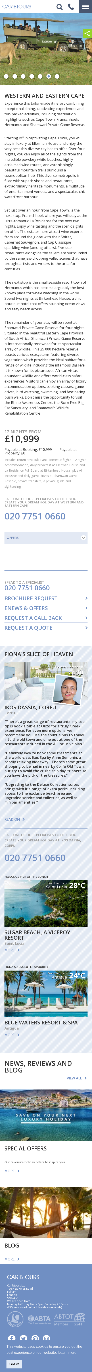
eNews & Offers (26, 608)
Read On (12, 819)
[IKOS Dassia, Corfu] (46, 698)
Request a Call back (33, 618)
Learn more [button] (67, 1352)
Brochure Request (31, 598)
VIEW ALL (74, 1078)
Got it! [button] (14, 1364)
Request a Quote (28, 627)
